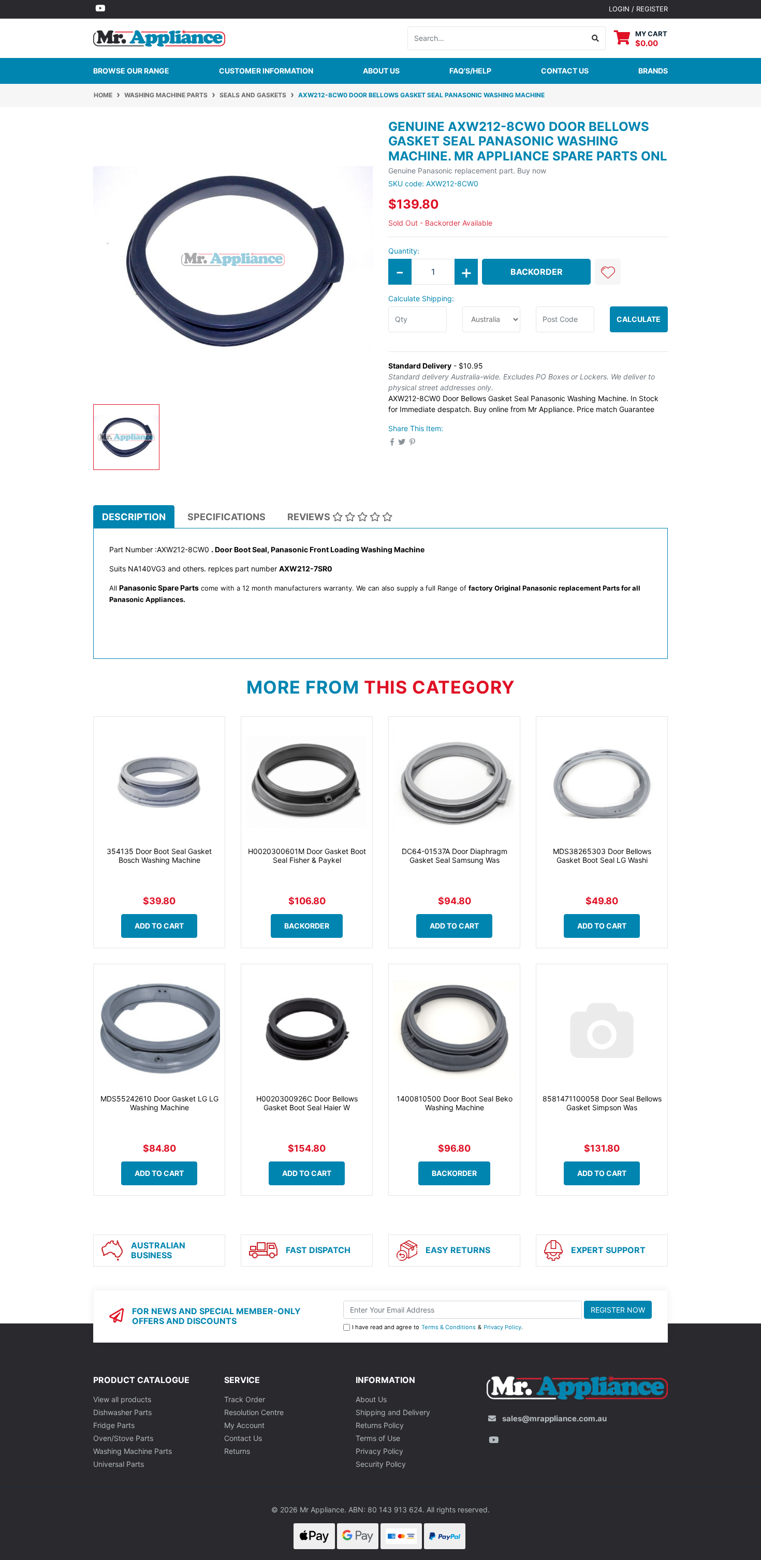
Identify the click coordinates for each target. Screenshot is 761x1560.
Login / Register (638, 9)
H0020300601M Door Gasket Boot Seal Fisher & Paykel (307, 855)
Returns (237, 1451)
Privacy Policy (502, 1327)
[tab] (133, 516)
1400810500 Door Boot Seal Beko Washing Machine (455, 1103)
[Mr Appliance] (159, 37)
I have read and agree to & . (437, 1327)
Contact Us (243, 1438)
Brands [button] (653, 70)
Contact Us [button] (565, 70)
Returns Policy (380, 1425)
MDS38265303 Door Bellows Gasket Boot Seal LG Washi (602, 855)
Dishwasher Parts (122, 1412)
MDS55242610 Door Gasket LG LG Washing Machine (159, 1103)
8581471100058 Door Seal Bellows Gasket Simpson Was (602, 1103)
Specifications (226, 516)
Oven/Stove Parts (123, 1438)
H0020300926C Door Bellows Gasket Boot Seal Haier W (307, 1103)
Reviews (309, 516)
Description (134, 516)
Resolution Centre (254, 1412)
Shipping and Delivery (393, 1412)
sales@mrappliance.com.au (554, 1418)
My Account (244, 1425)
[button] (608, 272)
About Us (381, 70)
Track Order (244, 1399)
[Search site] (596, 38)
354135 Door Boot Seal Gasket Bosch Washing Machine (159, 855)
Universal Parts (118, 1464)
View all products (122, 1399)
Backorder (536, 272)
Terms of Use (378, 1438)
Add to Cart (159, 925)
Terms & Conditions (448, 1327)
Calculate (639, 319)
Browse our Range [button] (131, 70)
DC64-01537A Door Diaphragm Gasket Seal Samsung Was (454, 855)
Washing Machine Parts (132, 1451)
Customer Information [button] (266, 70)
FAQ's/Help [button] (470, 70)
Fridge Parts (114, 1425)
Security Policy (381, 1464)
